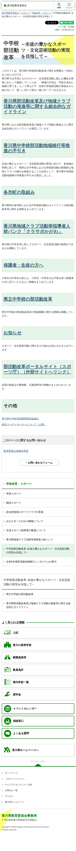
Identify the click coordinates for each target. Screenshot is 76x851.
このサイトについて (14, 779)
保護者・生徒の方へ (24, 265)
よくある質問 (21, 733)
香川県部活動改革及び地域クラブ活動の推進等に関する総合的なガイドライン (37, 106)
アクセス (9, 796)
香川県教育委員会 (10, 13)
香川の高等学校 (22, 645)
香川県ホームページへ (25, 750)
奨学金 (17, 694)
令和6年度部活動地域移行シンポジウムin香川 (31, 561)
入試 (15, 632)
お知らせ (13, 332)
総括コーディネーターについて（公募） (24, 424)
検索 (59, 7)
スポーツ (25, 13)
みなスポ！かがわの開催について (24, 521)
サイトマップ (11, 773)
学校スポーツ (13, 493)
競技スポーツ (13, 502)
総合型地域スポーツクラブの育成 (24, 512)
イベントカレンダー (25, 708)
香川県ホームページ (14, 802)
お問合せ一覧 (11, 790)
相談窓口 (18, 720)
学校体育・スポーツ (41, 13)
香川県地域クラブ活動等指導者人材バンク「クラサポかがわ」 (37, 228)
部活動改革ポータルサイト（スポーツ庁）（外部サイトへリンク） (37, 369)
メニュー (69, 7)
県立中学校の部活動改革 (28, 298)
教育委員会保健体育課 (16, 451)
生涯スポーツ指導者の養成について (26, 530)
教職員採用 (19, 657)
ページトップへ (38, 761)
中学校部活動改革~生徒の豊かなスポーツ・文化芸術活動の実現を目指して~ (37, 550)
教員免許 (18, 669)
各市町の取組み (19, 192)
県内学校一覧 (21, 682)
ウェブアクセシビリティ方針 (18, 784)
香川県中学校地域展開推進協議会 (20, 418)
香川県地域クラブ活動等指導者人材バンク (29, 539)
